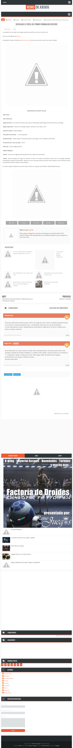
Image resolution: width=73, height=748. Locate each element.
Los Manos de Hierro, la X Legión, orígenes (23, 538)
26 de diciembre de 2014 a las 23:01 (12, 365)
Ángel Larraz (8, 343)
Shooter (6, 683)
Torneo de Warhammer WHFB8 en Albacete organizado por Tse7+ (23, 252)
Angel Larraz (28, 230)
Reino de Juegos (36, 743)
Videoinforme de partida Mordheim (51, 283)
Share (24, 223)
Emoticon (17, 374)
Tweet (12, 223)
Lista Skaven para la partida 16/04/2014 (59, 254)
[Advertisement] (36, 435)
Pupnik (6, 681)
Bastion (18, 36)
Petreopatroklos (8, 678)
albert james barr (25, 40)
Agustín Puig (7, 673)
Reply (67, 335)
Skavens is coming (65, 299)
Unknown (7, 685)
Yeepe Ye (6, 690)
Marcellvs (6, 676)
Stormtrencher (9, 315)
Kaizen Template (33, 745)
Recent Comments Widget (66, 635)
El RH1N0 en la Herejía (17, 546)
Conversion (8, 374)
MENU (4, 2)
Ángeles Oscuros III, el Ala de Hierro (21, 554)
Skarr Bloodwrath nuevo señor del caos (22, 274)
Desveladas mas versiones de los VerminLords (53, 274)
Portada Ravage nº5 (16, 529)
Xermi (5, 688)
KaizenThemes (45, 745)
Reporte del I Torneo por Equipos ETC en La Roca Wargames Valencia (22, 283)
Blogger (57, 745)
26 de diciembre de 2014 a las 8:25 (12, 335)
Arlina (20, 745)
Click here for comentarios (58, 308)
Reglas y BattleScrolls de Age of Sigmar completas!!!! (25, 562)
